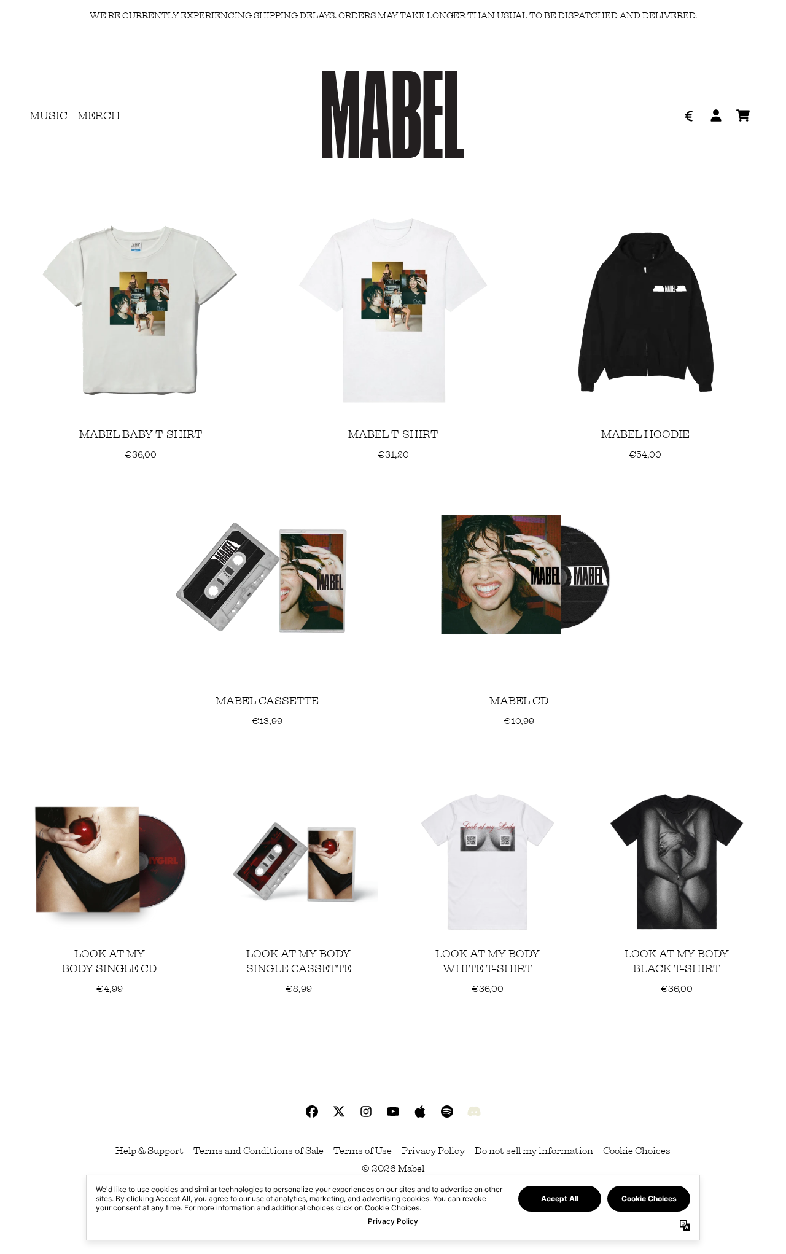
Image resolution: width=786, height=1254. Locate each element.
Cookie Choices (637, 1150)
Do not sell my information (534, 1150)
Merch (98, 115)
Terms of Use (362, 1150)
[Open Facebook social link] (311, 1111)
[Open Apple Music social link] (420, 1111)
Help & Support (149, 1150)
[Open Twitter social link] (338, 1111)
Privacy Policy (433, 1150)
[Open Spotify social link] (447, 1111)
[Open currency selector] (688, 115)
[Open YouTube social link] (393, 1111)
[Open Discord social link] (474, 1111)
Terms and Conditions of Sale (258, 1150)
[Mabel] (393, 115)
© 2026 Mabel (393, 1168)
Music (48, 115)
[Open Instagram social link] (365, 1111)
